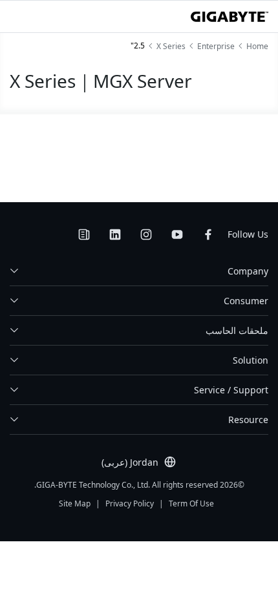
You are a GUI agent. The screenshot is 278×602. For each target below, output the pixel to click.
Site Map (75, 503)
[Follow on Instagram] (146, 234)
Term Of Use (191, 503)
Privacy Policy (129, 503)
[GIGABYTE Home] (229, 17)
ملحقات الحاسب (237, 330)
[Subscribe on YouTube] (177, 234)
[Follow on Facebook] (208, 234)
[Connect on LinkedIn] (115, 234)
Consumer (246, 301)
